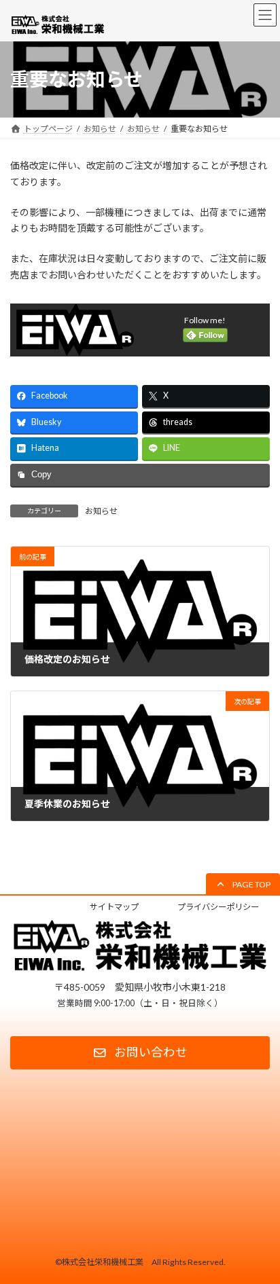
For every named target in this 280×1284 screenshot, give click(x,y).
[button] (242, 884)
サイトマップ (114, 907)
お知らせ (101, 511)
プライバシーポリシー (218, 907)
